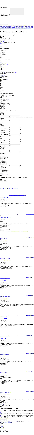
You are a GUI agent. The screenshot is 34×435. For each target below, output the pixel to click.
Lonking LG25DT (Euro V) (5, 217)
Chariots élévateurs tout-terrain (5, 28)
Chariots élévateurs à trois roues (20, 26)
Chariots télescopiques (23, 25)
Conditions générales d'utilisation (5, 421)
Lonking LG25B (3, 338)
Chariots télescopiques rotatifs (28, 27)
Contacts (8, 418)
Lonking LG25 (1, 410)
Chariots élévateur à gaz (29, 26)
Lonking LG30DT (3, 241)
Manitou (1, 29)
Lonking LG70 (1, 417)
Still (5, 29)
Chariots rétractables (3, 27)
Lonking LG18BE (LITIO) (5, 394)
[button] (17, 20)
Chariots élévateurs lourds (19, 27)
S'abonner (2, 230)
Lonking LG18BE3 (3, 356)
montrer (1, 173)
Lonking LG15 (1, 415)
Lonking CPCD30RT (4, 298)
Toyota (7, 29)
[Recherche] (17, 11)
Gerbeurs (13, 26)
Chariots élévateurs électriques (7, 26)
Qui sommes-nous (3, 418)
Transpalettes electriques (11, 27)
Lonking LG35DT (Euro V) (5, 197)
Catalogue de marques (8, 422)
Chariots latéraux (20, 28)
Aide (6, 418)
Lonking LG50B (3, 280)
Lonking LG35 (1, 412)
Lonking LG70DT (3, 318)
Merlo (3, 29)
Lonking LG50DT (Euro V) (5, 260)
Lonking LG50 (1, 413)
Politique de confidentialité (15, 421)
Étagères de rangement (13, 28)
